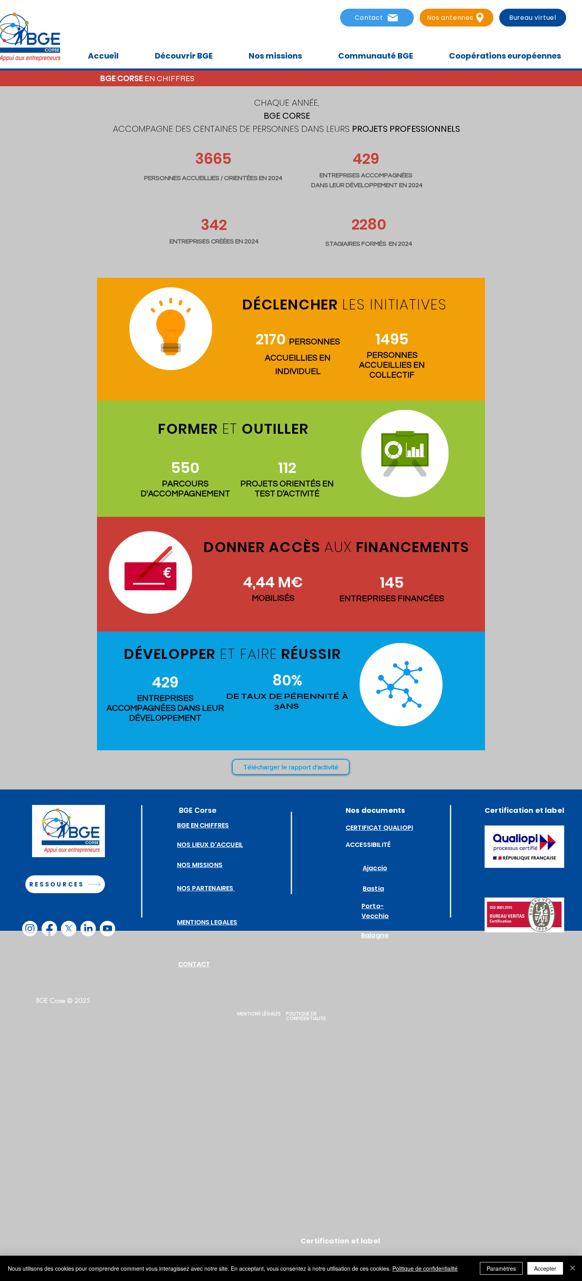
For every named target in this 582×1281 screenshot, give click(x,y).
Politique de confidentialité (425, 1268)
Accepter (545, 1268)
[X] (68, 928)
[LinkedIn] (88, 928)
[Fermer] (572, 1268)
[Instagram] (30, 928)
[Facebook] (49, 928)
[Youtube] (107, 928)
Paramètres (501, 1268)
